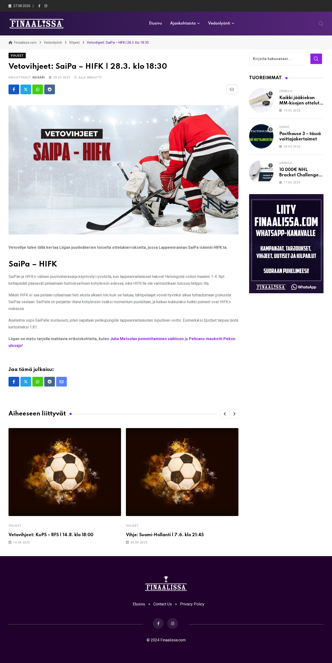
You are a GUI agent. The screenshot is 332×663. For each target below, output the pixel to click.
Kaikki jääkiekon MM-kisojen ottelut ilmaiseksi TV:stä (299, 103)
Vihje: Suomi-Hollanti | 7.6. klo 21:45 (165, 535)
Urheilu (285, 91)
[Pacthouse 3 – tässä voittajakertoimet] (261, 136)
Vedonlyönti (219, 24)
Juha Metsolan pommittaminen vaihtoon (147, 338)
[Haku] (321, 23)
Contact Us (162, 604)
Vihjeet (15, 525)
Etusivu (155, 24)
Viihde (284, 127)
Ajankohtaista (183, 24)
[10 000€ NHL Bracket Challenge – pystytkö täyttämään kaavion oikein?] (261, 172)
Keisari (39, 77)
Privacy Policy (192, 604)
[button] (224, 414)
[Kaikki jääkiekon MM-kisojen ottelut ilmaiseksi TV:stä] (261, 100)
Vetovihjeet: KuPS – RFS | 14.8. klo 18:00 (51, 535)
